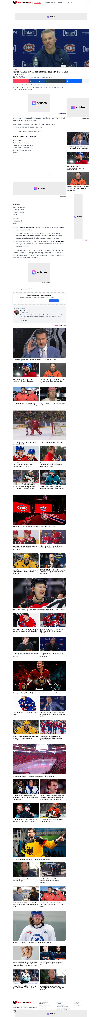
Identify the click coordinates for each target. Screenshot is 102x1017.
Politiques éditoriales (62, 1009)
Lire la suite (23, 318)
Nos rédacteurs (60, 1005)
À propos (59, 1003)
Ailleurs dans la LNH (44, 1005)
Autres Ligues (42, 1006)
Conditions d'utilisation (62, 1006)
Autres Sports (42, 1008)
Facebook (76, 1003)
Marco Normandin (19, 76)
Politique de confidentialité (63, 1008)
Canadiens (42, 1003)
